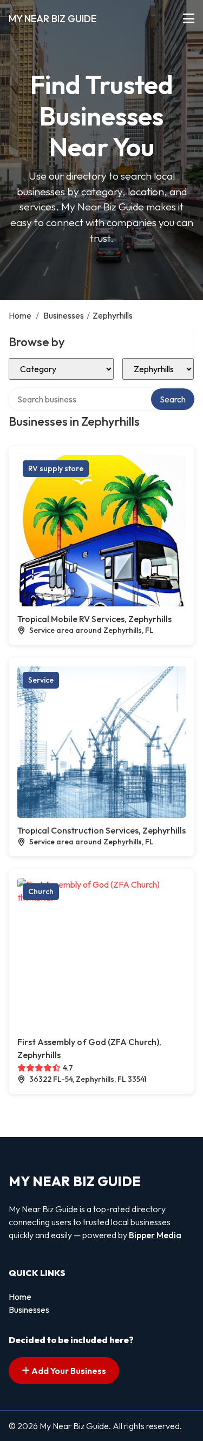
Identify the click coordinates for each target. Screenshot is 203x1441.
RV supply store (55, 468)
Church (41, 891)
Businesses (63, 315)
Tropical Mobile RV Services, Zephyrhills (94, 618)
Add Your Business (68, 1370)
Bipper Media (155, 1235)
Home (20, 315)
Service (41, 680)
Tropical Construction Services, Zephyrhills (101, 830)
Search (173, 399)
